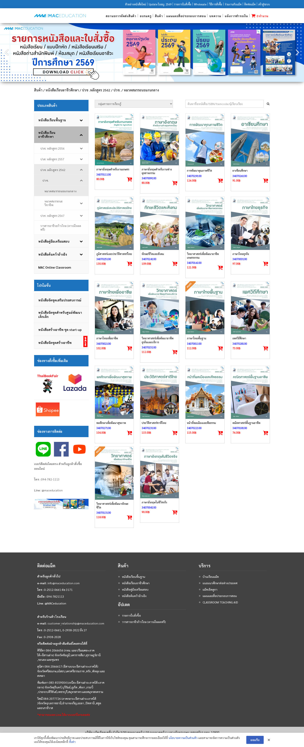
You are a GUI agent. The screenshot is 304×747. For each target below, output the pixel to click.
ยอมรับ (255, 740)
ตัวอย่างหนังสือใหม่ (135, 4)
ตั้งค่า (72, 741)
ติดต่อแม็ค (250, 4)
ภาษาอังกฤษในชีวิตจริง (154, 502)
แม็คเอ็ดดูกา (210, 589)
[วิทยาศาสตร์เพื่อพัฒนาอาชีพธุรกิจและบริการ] (159, 307)
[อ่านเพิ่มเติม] (220, 348)
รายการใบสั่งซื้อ (182, 4)
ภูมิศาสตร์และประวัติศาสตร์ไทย (114, 254)
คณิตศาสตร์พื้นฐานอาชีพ (246, 423)
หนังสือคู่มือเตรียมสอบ (135, 589)
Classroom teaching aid (220, 602)
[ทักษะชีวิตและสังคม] (159, 223)
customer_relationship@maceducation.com (76, 623)
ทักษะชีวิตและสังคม (153, 254)
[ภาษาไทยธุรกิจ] (250, 223)
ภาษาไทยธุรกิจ (240, 254)
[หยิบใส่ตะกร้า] (129, 179)
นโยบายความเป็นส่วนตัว (183, 738)
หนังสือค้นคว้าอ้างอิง (134, 596)
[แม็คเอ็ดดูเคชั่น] (60, 15)
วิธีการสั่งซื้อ (215, 4)
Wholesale (200, 4)
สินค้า (159, 16)
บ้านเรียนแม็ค (211, 576)
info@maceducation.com (64, 583)
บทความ (215, 16)
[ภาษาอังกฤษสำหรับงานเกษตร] (114, 139)
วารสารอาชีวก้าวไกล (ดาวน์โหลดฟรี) (144, 622)
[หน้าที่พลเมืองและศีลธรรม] (205, 392)
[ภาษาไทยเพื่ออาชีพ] (114, 307)
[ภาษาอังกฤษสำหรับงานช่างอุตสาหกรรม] (159, 139)
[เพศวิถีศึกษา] (250, 307)
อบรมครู (146, 16)
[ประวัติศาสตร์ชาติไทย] (159, 392)
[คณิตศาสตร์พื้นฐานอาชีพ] (250, 392)
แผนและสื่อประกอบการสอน (186, 16)
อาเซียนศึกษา (240, 170)
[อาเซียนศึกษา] (250, 140)
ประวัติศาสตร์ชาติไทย (154, 423)
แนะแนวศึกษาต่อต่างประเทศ (220, 583)
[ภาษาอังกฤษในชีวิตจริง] (159, 472)
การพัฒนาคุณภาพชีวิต (199, 170)
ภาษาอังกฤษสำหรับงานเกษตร (112, 169)
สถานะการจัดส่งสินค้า (121, 16)
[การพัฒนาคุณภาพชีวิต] (205, 140)
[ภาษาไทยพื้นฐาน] (205, 307)
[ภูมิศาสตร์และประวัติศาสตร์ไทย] (114, 223)
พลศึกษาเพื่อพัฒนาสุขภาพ (111, 423)
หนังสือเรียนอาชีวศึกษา (62, 90)
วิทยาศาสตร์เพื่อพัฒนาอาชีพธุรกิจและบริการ (158, 340)
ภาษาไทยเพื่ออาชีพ (107, 338)
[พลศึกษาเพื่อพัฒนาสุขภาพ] (114, 392)
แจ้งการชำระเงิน (236, 16)
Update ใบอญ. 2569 (160, 4)
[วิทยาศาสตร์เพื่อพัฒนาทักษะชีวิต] (114, 473)
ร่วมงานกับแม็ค (233, 4)
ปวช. (117, 90)
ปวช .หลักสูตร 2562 (96, 90)
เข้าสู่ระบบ (264, 4)
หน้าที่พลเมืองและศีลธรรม (201, 423)
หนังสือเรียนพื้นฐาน (133, 576)
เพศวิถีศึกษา (239, 338)
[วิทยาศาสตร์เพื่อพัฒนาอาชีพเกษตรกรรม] (205, 223)
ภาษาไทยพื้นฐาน (196, 338)
